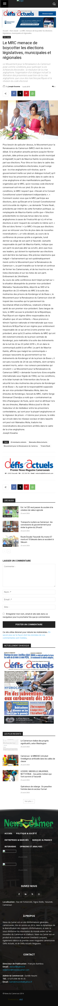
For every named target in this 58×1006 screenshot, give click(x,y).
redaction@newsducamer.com (16, 969)
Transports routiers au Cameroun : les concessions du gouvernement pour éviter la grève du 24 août (37, 525)
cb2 (21, 999)
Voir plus (28, 801)
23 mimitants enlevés (18, 442)
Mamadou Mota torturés (38, 442)
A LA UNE (7, 531)
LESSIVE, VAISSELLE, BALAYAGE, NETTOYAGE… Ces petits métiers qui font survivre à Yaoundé (36, 774)
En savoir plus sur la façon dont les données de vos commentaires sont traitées (26, 635)
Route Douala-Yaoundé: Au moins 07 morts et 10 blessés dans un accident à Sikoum (37, 539)
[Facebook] (14, 93)
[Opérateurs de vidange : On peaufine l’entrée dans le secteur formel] (10, 791)
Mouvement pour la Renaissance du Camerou (21, 446)
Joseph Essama (14, 86)
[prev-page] (4, 551)
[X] (20, 93)
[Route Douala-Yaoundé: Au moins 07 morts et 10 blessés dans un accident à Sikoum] (10, 541)
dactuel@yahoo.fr (17, 966)
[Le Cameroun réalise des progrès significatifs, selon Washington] (10, 745)
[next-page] (8, 551)
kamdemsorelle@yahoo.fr (21, 981)
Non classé (14, 31)
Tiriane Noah (45, 446)
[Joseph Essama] (4, 86)
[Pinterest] (26, 93)
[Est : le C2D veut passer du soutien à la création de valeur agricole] (10, 511)
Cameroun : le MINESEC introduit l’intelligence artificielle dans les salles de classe (38, 758)
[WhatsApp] (32, 93)
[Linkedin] (25, 894)
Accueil (5, 31)
